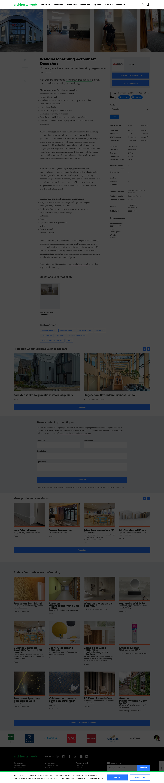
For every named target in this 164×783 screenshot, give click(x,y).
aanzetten (98, 778)
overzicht (54, 778)
